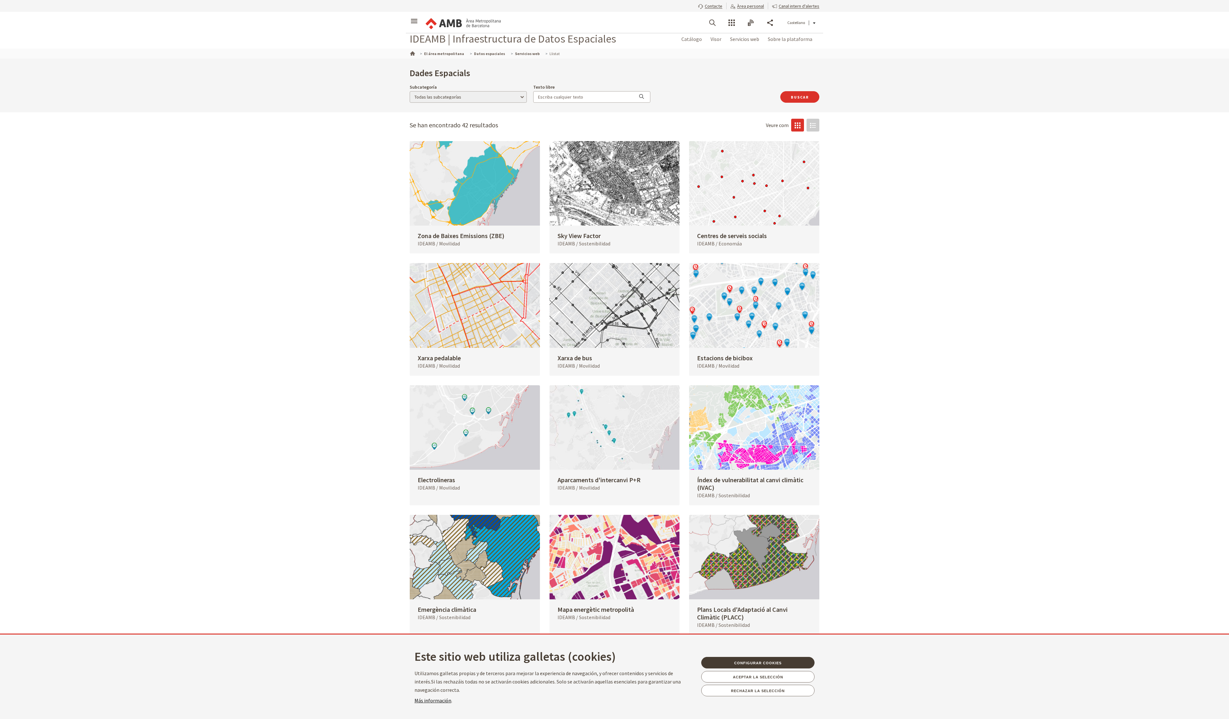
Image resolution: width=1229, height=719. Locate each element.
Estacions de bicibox (725, 358)
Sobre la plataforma (790, 39)
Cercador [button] (712, 22)
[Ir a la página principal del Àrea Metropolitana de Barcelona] (462, 22)
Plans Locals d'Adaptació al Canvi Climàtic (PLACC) (742, 613)
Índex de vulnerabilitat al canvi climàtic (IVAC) (750, 483)
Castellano (796, 22)
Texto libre (544, 87)
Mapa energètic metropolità (596, 609)
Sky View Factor (579, 236)
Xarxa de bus (575, 358)
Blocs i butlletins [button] (750, 22)
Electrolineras (436, 480)
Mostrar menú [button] (414, 17)
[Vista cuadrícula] (797, 125)
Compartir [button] (770, 22)
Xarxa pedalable (439, 358)
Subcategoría (423, 87)
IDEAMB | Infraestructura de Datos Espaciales (513, 38)
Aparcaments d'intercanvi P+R (599, 480)
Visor (716, 39)
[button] (710, 5)
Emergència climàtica (447, 609)
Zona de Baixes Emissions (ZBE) (461, 236)
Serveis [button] (731, 22)
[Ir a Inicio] (412, 53)
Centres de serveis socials (732, 236)
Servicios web (744, 39)
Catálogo (691, 39)
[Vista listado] (813, 125)
